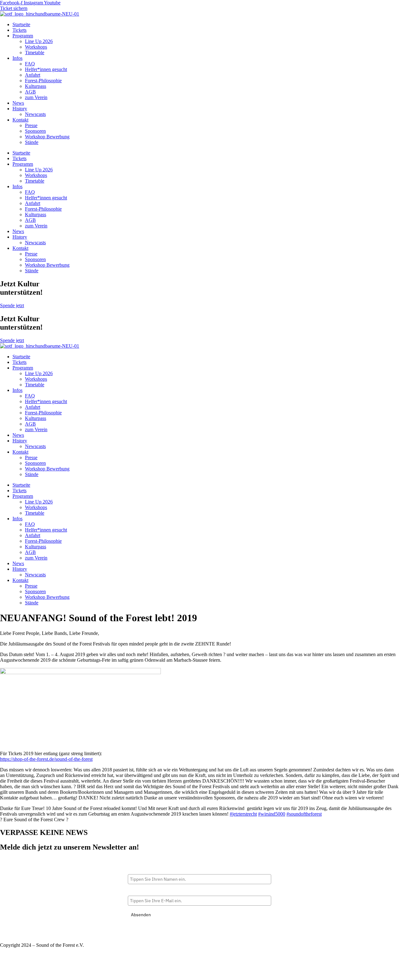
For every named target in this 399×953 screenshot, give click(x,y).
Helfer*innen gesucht (46, 69)
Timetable (34, 52)
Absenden (141, 914)
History (19, 108)
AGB (30, 91)
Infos (17, 58)
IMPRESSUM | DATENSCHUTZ (34, 934)
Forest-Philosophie (43, 80)
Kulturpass (35, 86)
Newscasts (35, 114)
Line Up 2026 (39, 41)
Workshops (36, 47)
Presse (31, 125)
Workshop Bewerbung (47, 136)
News (18, 103)
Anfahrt (32, 75)
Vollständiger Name (148, 869)
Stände (31, 142)
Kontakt (20, 119)
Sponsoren (35, 131)
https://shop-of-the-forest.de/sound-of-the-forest (46, 759)
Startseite (21, 24)
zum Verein (36, 97)
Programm (22, 35)
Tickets (19, 30)
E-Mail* (135, 890)
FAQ (30, 63)
